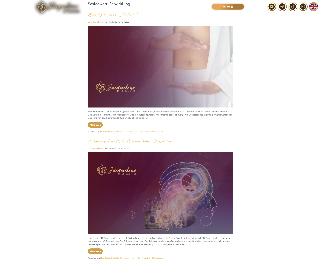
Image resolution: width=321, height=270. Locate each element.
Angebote (166, 7)
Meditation (133, 131)
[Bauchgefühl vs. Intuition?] (160, 66)
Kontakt (192, 7)
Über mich (154, 7)
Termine (181, 7)
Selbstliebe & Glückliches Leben (150, 131)
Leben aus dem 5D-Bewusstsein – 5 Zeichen (130, 141)
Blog (201, 7)
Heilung (107, 131)
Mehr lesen (96, 124)
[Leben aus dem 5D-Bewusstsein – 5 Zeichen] (160, 193)
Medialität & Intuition (119, 131)
